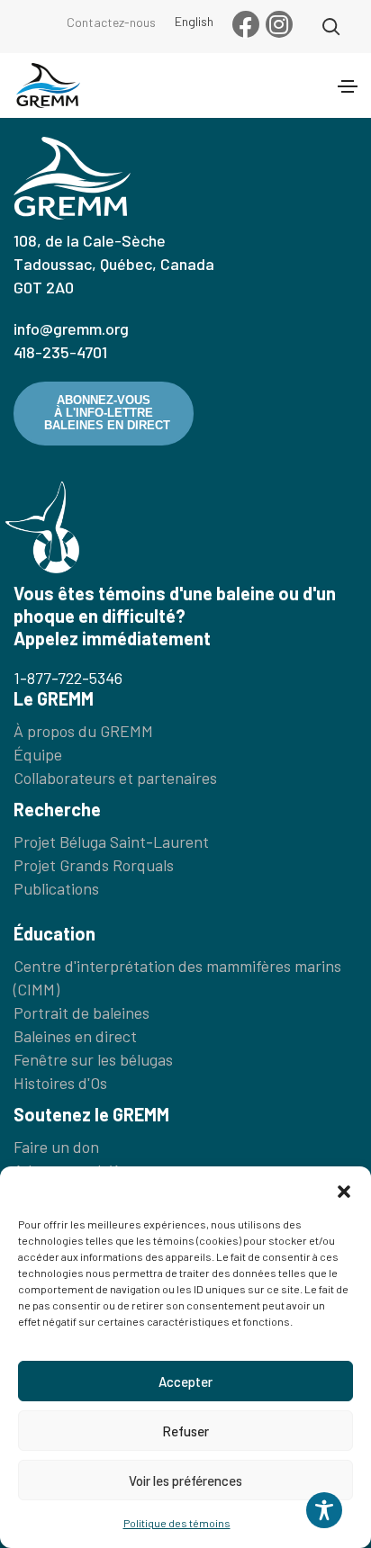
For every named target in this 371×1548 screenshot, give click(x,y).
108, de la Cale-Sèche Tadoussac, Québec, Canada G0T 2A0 (114, 263)
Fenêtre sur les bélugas (93, 1059)
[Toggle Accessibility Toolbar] (324, 1510)
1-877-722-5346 (68, 678)
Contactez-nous (111, 22)
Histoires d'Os (60, 1083)
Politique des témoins (177, 1522)
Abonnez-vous (107, 413)
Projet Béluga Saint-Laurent (111, 841)
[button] (344, 1189)
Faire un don (56, 1146)
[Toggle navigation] (347, 86)
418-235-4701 (60, 352)
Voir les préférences (185, 1480)
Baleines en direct (75, 1036)
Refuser (185, 1431)
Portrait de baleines (81, 1012)
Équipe (38, 754)
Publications (56, 888)
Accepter (185, 1381)
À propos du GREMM (83, 731)
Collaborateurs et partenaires (115, 778)
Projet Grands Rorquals (94, 865)
